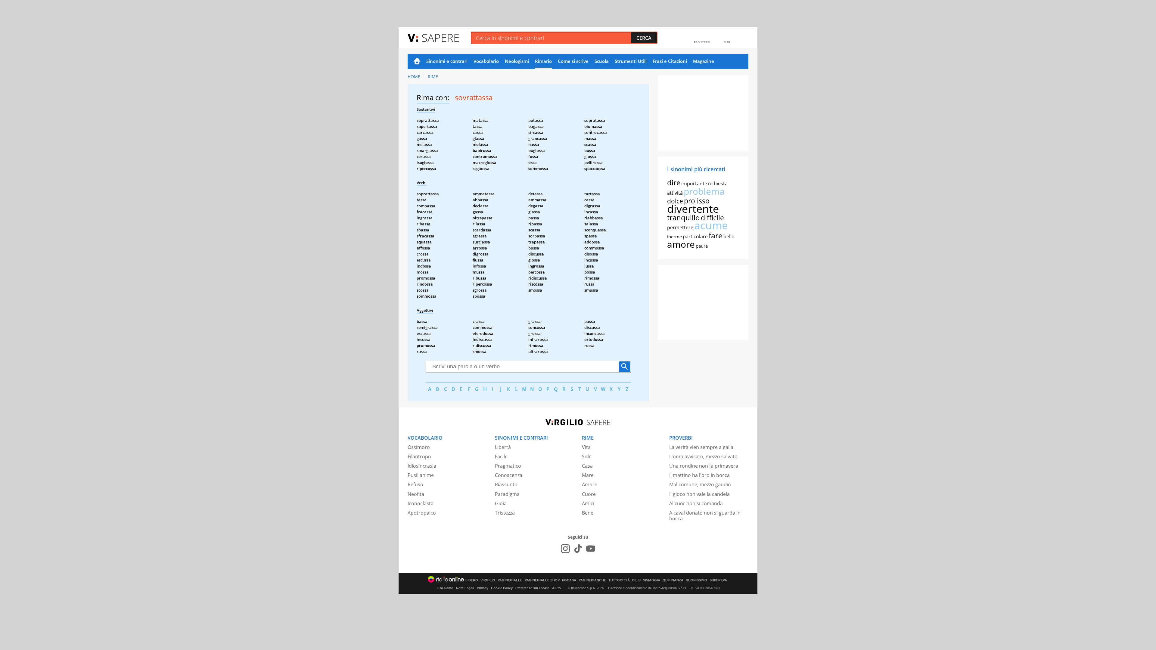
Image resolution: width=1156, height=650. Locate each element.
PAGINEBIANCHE (592, 580)
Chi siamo (445, 588)
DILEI (636, 580)
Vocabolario (486, 61)
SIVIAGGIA (651, 580)
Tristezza (505, 512)
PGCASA (569, 580)
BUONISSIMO (696, 580)
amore (681, 244)
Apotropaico (422, 512)
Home (417, 61)
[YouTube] (590, 548)
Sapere (440, 37)
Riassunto (506, 484)
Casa (587, 466)
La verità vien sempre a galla (701, 447)
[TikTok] (578, 548)
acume (711, 225)
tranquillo (683, 217)
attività (675, 193)
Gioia (501, 503)
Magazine (703, 61)
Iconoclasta (421, 503)
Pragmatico (508, 466)
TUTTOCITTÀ (619, 580)
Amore (589, 484)
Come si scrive (573, 61)
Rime (433, 76)
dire (673, 182)
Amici (588, 503)
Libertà (503, 447)
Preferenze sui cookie (532, 588)
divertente (693, 208)
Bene (587, 512)
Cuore (589, 494)
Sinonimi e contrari (447, 61)
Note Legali (465, 588)
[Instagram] (565, 548)
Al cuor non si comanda (696, 503)
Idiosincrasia (422, 466)
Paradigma (507, 494)
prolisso (697, 201)
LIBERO (471, 580)
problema (704, 191)
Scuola (602, 61)
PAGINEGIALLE (510, 580)
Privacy (482, 588)
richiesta (718, 183)
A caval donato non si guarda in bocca (705, 515)
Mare (588, 475)
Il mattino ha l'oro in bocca (699, 475)
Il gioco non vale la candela (699, 494)
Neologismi (517, 61)
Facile (501, 456)
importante (694, 183)
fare (715, 235)
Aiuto (556, 588)
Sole (587, 456)
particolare (695, 236)
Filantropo (419, 456)
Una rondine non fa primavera (703, 466)
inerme (674, 237)
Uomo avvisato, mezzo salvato (703, 456)
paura (702, 246)
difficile (712, 217)
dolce (675, 201)
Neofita (416, 494)
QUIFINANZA (673, 580)
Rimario (543, 61)
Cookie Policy (502, 588)
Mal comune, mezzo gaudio (700, 484)
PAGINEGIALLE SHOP (542, 580)
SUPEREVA (718, 580)
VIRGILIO (487, 580)
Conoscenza (508, 475)
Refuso (415, 484)
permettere (680, 227)
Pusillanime (421, 475)
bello (729, 236)
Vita (586, 447)
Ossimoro (419, 447)
